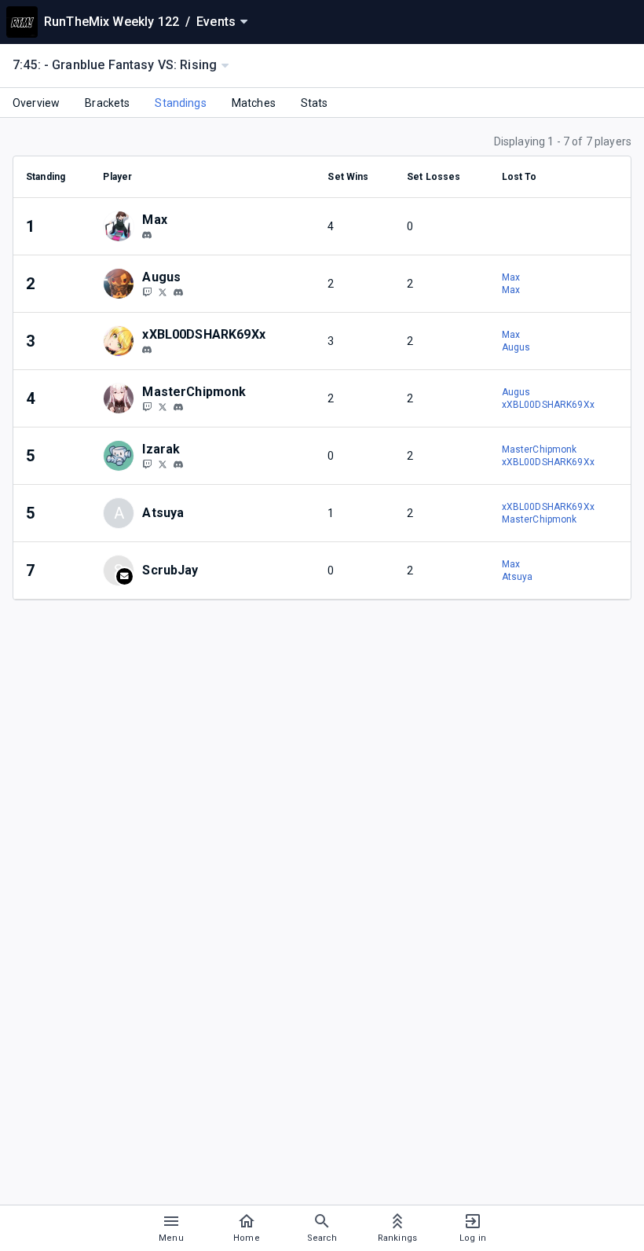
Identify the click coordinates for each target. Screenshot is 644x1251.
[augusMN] (147, 291)
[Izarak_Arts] (147, 463)
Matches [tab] (254, 103)
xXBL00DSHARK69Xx (548, 404)
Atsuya (517, 576)
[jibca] (147, 349)
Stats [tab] (314, 103)
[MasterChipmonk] (147, 406)
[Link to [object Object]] (122, 226)
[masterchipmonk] (178, 407)
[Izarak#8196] (178, 464)
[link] (147, 234)
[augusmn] (178, 292)
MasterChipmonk (539, 449)
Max (511, 277)
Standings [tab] (180, 103)
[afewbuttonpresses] (147, 234)
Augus (516, 347)
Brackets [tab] (107, 103)
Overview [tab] (36, 103)
